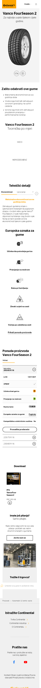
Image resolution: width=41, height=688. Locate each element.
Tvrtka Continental (18, 620)
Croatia (27, 4)
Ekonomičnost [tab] (7, 192)
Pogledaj (32, 414)
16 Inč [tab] (5, 360)
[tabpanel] (19, 210)
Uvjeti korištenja (22, 675)
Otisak (13, 675)
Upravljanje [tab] (21, 192)
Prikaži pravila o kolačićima (23, 678)
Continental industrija (17, 623)
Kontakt (7, 675)
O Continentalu (18, 627)
